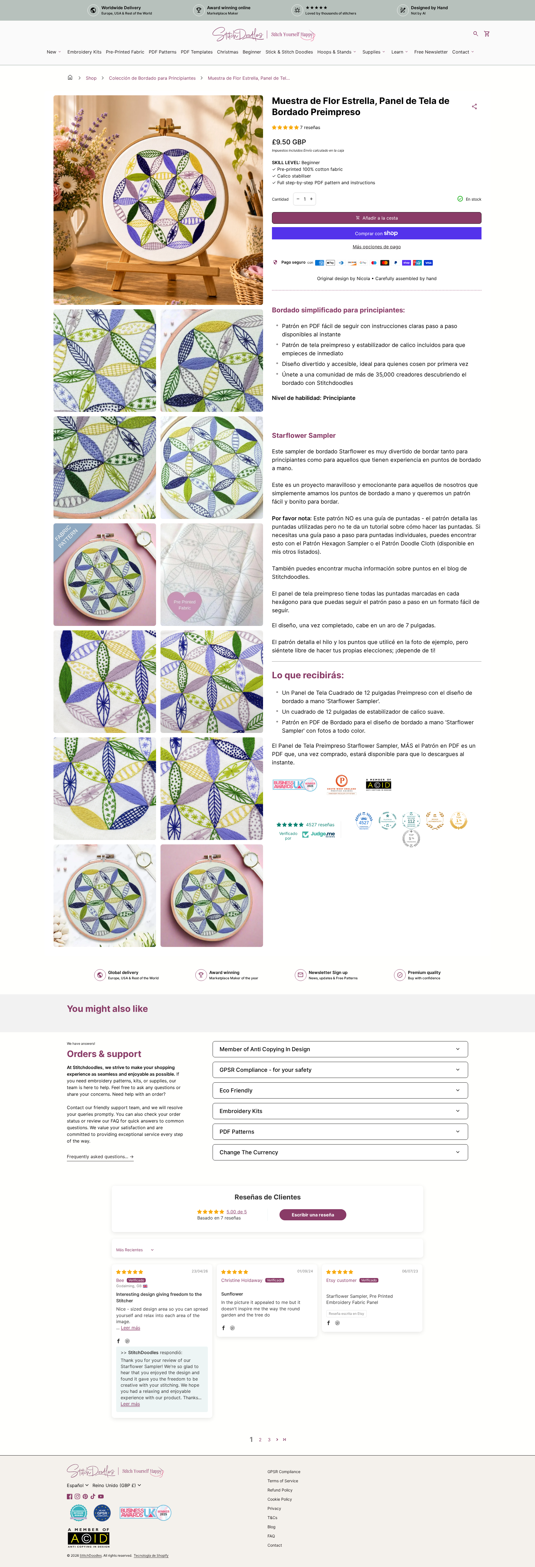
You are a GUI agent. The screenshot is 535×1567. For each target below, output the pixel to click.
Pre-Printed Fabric (125, 52)
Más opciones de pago (377, 246)
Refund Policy (280, 1490)
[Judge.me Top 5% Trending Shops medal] (411, 838)
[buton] (78, 1485)
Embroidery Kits (85, 53)
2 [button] (260, 1439)
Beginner (252, 52)
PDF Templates (197, 52)
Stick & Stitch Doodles (289, 52)
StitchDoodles (91, 1555)
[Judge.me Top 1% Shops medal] (459, 821)
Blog (272, 1526)
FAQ (271, 1536)
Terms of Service (283, 1480)
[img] (129, 1272)
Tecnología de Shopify (151, 1555)
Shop (91, 78)
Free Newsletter (432, 53)
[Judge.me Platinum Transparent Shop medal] (388, 821)
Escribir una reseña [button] (313, 1215)
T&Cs (272, 1517)
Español (78, 1485)
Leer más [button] (130, 1327)
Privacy (274, 1508)
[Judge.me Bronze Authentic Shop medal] (435, 821)
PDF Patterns (162, 52)
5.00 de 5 (237, 1211)
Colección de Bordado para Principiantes (152, 78)
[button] (286, 127)
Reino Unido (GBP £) (118, 1485)
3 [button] (269, 1439)
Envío (307, 150)
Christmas (227, 52)
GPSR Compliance (284, 1471)
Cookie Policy (280, 1499)
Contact (275, 1545)
